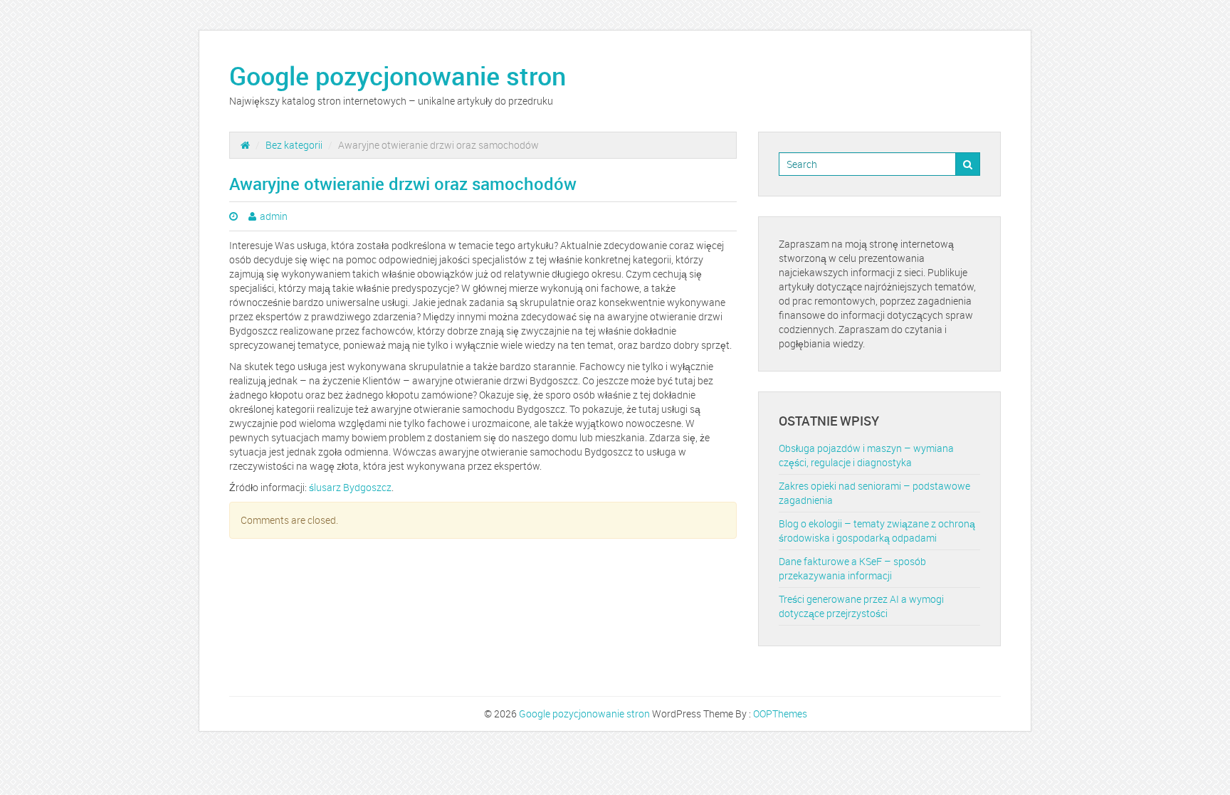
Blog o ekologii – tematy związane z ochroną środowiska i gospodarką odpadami (877, 530)
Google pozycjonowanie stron (397, 75)
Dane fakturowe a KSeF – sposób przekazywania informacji (852, 568)
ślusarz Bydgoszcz (350, 487)
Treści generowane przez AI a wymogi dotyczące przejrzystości (861, 606)
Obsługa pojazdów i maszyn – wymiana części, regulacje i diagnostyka (866, 455)
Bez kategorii (294, 145)
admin (274, 216)
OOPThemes (780, 713)
